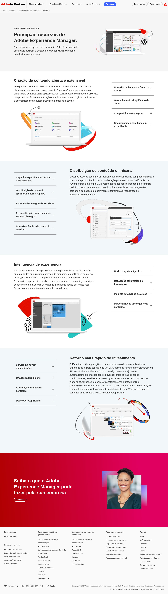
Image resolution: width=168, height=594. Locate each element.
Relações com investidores (149, 558)
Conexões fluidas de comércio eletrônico (33, 228)
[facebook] (23, 586)
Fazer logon (139, 4)
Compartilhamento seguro (128, 113)
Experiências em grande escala (33, 203)
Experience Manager (58, 4)
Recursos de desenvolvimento (117, 558)
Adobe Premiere (78, 564)
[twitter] (32, 586)
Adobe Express (43, 546)
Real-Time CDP (43, 578)
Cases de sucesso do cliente (116, 540)
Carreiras (143, 544)
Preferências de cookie (143, 586)
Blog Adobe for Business (114, 544)
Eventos (143, 547)
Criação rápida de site (28, 378)
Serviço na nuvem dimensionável (26, 366)
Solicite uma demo (10, 537)
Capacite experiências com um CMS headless (33, 179)
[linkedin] (36, 586)
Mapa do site (158, 586)
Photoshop (76, 561)
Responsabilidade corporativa (150, 554)
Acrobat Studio (43, 557)
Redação (143, 551)
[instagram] (27, 586)
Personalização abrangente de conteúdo (131, 305)
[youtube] (41, 586)
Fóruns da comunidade (114, 554)
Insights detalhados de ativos (130, 294)
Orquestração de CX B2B (13, 560)
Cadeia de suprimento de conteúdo (16, 553)
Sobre (142, 537)
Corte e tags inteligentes (127, 271)
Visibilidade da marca (12, 557)
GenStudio (42, 575)
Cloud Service (92, 4)
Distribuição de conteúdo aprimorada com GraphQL (30, 192)
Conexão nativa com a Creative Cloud (131, 89)
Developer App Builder (28, 400)
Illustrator (75, 557)
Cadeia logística (145, 562)
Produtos (76, 4)
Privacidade (117, 586)
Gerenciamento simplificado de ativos (131, 102)
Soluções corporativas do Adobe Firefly (51, 550)
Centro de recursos (113, 537)
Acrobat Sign (42, 553)
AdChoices (160, 589)
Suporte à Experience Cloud (116, 547)
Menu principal (36, 4)
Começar (110, 4)
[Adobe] (165, 4)
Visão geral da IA (146, 540)
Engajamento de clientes (13, 550)
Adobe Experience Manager (29, 10)
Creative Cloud (43, 564)
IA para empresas (10, 564)
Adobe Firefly (77, 546)
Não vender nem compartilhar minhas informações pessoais (130, 589)
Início (3, 10)
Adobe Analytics (43, 543)
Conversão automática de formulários (128, 283)
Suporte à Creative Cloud (115, 551)
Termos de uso (128, 586)
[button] (11, 586)
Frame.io (41, 571)
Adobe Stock (76, 550)
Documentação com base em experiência (130, 125)
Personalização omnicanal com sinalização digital (33, 215)
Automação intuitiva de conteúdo (29, 389)
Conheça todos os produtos (48, 539)
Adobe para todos (146, 569)
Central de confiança (147, 565)
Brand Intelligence (44, 561)
